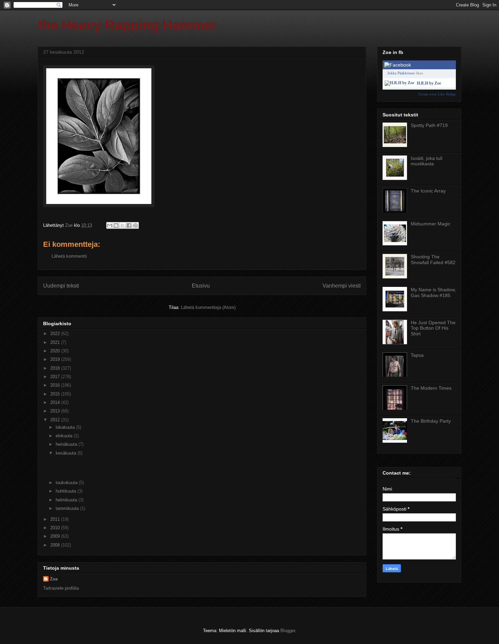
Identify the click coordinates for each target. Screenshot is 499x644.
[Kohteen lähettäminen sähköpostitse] (109, 225)
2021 (55, 342)
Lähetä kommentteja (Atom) (208, 307)
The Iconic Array (428, 191)
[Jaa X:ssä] (122, 225)
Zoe (54, 579)
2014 (55, 402)
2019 (55, 359)
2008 (55, 545)
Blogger (287, 630)
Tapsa (417, 355)
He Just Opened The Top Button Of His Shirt (433, 328)
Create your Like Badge (437, 94)
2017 (55, 376)
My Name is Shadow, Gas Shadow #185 (433, 292)
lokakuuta (66, 427)
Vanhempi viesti (341, 286)
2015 (55, 394)
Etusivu (201, 286)
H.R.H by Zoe (429, 83)
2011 (55, 519)
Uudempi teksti (61, 286)
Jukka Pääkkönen (401, 73)
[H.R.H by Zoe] (399, 82)
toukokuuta (67, 482)
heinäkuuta (67, 444)
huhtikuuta (66, 491)
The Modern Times (431, 388)
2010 (55, 527)
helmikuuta (67, 499)
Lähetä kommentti (69, 256)
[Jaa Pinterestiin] (135, 225)
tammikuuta (68, 508)
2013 (55, 410)
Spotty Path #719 (429, 125)
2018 (55, 368)
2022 (55, 333)
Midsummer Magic (430, 223)
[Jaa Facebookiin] (129, 225)
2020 (55, 350)
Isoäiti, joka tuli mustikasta (426, 161)
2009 (55, 536)
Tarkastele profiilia (61, 588)
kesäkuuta (66, 453)
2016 (55, 385)
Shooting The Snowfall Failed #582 (433, 259)
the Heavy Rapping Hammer (127, 25)
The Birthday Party (431, 421)
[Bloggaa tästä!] (116, 225)
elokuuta (65, 435)
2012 (55, 419)
